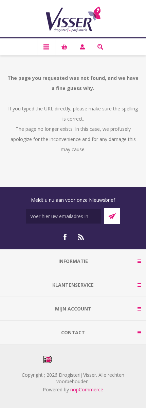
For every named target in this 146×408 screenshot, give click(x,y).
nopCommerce (86, 389)
